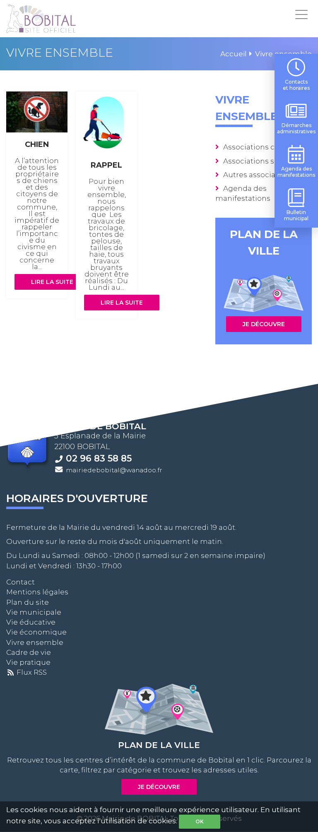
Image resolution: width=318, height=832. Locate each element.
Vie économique (36, 632)
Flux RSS (31, 672)
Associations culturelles (266, 147)
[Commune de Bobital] (41, 18)
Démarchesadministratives (296, 128)
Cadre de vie (28, 652)
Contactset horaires (296, 85)
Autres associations (258, 175)
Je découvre (264, 324)
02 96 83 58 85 (99, 458)
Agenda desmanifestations (296, 172)
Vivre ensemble (34, 642)
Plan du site (27, 602)
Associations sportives (263, 161)
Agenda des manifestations (242, 193)
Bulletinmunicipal (296, 215)
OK (199, 821)
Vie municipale (33, 612)
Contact (20, 582)
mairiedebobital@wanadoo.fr (114, 470)
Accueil (233, 54)
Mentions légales (37, 592)
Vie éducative (30, 622)
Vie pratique (28, 662)
